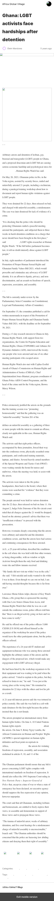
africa (10, 874)
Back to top (47, 888)
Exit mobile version (27, 896)
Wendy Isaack (12, 241)
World (42, 868)
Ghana (23, 868)
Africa (16, 868)
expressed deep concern (32, 725)
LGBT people (8, 170)
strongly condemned (18, 745)
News (5, 877)
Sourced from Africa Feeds (14, 847)
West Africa (33, 868)
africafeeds (20, 874)
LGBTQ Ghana (40, 874)
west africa (14, 877)
